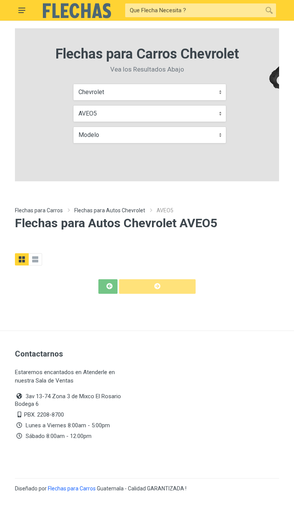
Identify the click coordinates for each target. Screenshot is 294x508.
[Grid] (22, 259)
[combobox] (150, 92)
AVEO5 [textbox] (87, 113)
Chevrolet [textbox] (91, 92)
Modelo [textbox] (88, 134)
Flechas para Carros (39, 210)
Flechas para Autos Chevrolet (109, 210)
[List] (35, 259)
